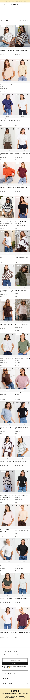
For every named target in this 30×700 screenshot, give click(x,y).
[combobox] (23, 21)
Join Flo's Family (9, 652)
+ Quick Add (7, 47)
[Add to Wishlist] (13, 26)
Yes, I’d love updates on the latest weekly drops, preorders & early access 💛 (15, 667)
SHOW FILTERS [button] (5, 20)
